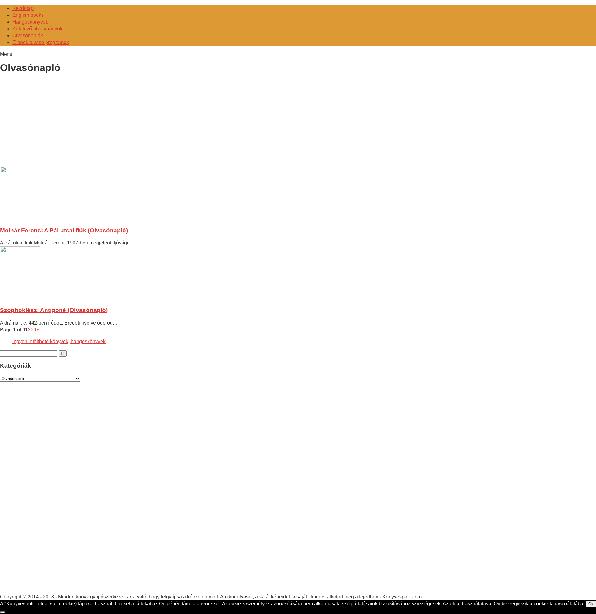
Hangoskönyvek (30, 22)
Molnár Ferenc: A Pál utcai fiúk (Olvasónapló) (64, 230)
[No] (2, 612)
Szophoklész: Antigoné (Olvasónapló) (54, 310)
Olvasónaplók (27, 35)
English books (28, 15)
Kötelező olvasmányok (37, 28)
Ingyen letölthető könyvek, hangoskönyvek (59, 341)
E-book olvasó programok (40, 42)
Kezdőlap (23, 8)
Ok (591, 604)
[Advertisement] (52, 121)
